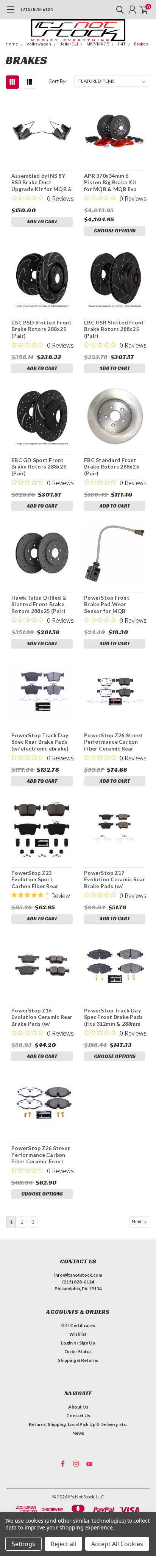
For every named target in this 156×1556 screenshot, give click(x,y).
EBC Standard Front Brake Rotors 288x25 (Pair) (111, 466)
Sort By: (58, 81)
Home (12, 44)
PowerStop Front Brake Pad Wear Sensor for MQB (106, 604)
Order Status (78, 1351)
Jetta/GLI (68, 44)
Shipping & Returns (78, 1360)
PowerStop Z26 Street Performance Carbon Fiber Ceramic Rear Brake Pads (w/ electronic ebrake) (113, 742)
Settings (23, 1544)
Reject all (63, 1544)
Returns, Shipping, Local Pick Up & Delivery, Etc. (78, 1424)
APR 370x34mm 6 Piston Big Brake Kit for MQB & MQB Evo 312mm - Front (110, 182)
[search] (118, 9)
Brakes (141, 44)
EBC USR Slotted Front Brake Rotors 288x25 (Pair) (114, 329)
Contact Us (78, 1415)
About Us (78, 1407)
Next (137, 1221)
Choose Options (115, 230)
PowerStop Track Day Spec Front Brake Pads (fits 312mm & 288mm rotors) (113, 1017)
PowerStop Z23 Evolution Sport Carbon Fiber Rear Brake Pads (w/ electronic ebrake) (35, 880)
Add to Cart (42, 221)
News (78, 1433)
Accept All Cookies (117, 1544)
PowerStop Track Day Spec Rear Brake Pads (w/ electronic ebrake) (40, 742)
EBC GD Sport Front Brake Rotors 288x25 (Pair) (38, 466)
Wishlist (78, 1334)
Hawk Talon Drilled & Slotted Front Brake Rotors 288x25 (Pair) (39, 604)
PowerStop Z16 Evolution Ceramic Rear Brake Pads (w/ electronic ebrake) (42, 1017)
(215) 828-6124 (37, 9)
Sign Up (87, 1343)
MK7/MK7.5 (97, 44)
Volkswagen (39, 44)
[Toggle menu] (10, 13)
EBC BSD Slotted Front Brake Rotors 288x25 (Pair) (41, 329)
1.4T (121, 44)
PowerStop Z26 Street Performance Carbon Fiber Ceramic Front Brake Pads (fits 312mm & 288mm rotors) (40, 1155)
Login (67, 1343)
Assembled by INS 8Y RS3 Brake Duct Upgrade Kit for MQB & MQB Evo (41, 182)
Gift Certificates (78, 1325)
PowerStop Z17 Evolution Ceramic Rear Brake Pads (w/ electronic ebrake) (114, 880)
